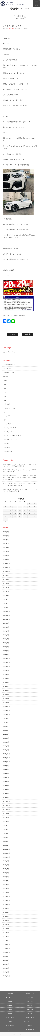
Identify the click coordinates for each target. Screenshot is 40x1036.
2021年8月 (6, 770)
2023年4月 (6, 690)
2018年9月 (6, 908)
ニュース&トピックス (9, 364)
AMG (5, 400)
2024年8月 (6, 627)
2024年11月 (6, 615)
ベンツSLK (7, 447)
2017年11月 (6, 948)
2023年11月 (6, 662)
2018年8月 (6, 912)
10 (5, 510)
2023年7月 (6, 678)
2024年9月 (6, 623)
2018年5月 (6, 924)
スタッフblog (10, 1026)
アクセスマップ (30, 1001)
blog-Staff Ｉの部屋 (9, 372)
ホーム (10, 1030)
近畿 (5, 396)
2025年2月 (6, 603)
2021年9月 (6, 766)
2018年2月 (6, 936)
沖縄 (5, 420)
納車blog (29, 1026)
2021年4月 (6, 785)
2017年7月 (6, 964)
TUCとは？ (30, 997)
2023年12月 (6, 659)
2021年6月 (6, 777)
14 (25, 510)
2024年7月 (6, 631)
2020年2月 (6, 841)
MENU (36, 3)
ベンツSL (6, 443)
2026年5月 (6, 544)
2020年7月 (6, 821)
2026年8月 (6, 532)
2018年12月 (6, 896)
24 (5, 516)
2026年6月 (6, 540)
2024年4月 (6, 643)
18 (10, 513)
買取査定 (9, 1013)
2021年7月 (6, 774)
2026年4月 (6, 548)
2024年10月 (6, 619)
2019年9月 (6, 861)
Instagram (14, 8)
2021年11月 (6, 758)
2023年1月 (6, 702)
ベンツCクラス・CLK (10, 428)
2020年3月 (6, 837)
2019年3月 (6, 885)
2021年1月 (6, 797)
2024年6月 (6, 635)
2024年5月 (6, 639)
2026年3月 (6, 551)
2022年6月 (6, 730)
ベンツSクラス (8, 451)
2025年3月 (6, 599)
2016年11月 (6, 976)
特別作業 (29, 1005)
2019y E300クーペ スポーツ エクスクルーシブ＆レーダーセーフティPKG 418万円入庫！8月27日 (19, 465)
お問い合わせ (30, 1017)
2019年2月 (6, 888)
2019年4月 (6, 881)
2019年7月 (6, 869)
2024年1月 (6, 655)
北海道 (5, 380)
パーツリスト (10, 997)
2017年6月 (6, 968)
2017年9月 (6, 956)
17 (5, 513)
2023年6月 (6, 682)
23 (34, 513)
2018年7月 (6, 916)
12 (15, 510)
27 (20, 516)
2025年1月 (6, 607)
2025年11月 (6, 567)
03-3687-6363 (23, 9)
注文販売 (9, 1009)
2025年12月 (6, 563)
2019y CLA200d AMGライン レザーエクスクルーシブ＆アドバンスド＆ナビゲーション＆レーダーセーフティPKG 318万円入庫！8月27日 (19, 477)
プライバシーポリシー (30, 1021)
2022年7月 (6, 726)
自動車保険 (30, 1009)
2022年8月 (6, 722)
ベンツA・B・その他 (9, 408)
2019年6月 (6, 873)
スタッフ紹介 (10, 1017)
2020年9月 (6, 813)
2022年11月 (6, 710)
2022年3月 (6, 742)
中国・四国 (7, 404)
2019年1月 (6, 892)
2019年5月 (6, 877)
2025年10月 (6, 571)
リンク (30, 1013)
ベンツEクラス (8, 432)
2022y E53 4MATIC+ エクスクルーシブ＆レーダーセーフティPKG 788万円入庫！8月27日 (20, 490)
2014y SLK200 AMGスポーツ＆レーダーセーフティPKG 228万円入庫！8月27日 (20, 471)
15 (29, 510)
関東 (5, 388)
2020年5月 (6, 829)
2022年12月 (6, 706)
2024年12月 (6, 611)
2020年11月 (6, 805)
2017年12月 (6, 944)
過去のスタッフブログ (9, 352)
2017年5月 (6, 972)
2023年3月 (6, 694)
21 (25, 513)
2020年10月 (6, 809)
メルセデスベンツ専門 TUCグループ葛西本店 (15, 3)
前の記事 (12, 334)
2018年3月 (6, 932)
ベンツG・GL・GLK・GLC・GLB (13, 436)
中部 (5, 392)
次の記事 (27, 334)
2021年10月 (6, 762)
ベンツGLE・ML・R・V (10, 440)
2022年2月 (6, 746)
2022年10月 (6, 714)
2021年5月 (6, 781)
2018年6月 (6, 920)
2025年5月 (6, 591)
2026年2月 (6, 555)
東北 (5, 384)
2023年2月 (6, 698)
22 (29, 513)
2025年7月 (6, 583)
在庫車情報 (10, 993)
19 (15, 513)
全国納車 (9, 1005)
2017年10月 (6, 952)
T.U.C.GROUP (30, 1030)
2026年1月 (6, 559)
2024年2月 (6, 651)
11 (10, 510)
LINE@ (11, 8)
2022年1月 (6, 750)
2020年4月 (6, 833)
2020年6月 (6, 825)
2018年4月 (6, 928)
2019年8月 (6, 865)
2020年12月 (6, 801)
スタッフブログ (24, 28)
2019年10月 (6, 857)
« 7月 (4, 522)
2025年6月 (6, 587)
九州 (5, 412)
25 (10, 516)
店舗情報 (9, 1001)
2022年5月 (6, 734)
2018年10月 (6, 904)
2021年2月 (6, 793)
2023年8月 (6, 674)
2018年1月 (6, 940)
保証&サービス (30, 993)
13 (20, 510)
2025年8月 (6, 579)
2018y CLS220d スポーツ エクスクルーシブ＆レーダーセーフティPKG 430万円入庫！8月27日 (19, 484)
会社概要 (9, 1021)
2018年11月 (6, 900)
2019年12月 (6, 849)
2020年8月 (6, 817)
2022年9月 (6, 718)
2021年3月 (6, 789)
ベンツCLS (7, 416)
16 (34, 510)
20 (20, 513)
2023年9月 (6, 670)
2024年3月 (6, 647)
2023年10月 (6, 666)
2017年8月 (6, 960)
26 (15, 516)
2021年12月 (6, 754)
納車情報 (5, 376)
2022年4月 (6, 738)
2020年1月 (6, 845)
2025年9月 (6, 575)
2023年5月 (6, 686)
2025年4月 (6, 595)
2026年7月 (6, 536)
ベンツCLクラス (8, 424)
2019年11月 (6, 853)
